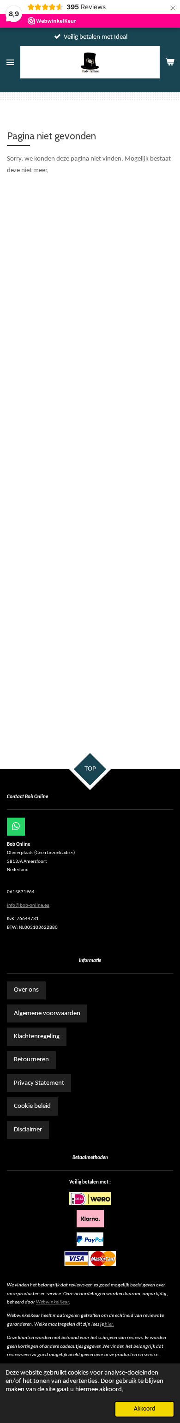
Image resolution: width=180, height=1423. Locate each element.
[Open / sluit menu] (10, 62)
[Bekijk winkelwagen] (170, 62)
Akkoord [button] (144, 1409)
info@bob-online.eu (28, 905)
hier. (109, 1324)
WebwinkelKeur (52, 1302)
